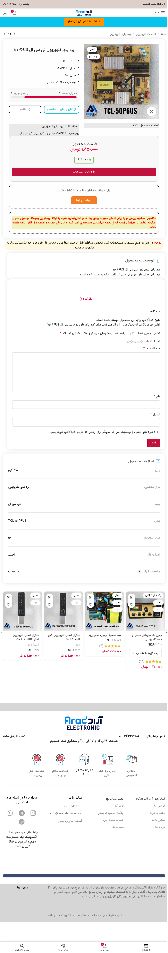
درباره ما (160, 827)
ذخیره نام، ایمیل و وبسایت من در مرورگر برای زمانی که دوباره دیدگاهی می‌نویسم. (102, 432)
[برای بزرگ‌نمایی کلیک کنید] (151, 111)
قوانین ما (159, 806)
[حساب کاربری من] (5, 13)
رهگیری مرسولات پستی (110, 813)
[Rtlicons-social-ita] (21, 821)
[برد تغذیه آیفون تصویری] (104, 611)
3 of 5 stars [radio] (134, 341)
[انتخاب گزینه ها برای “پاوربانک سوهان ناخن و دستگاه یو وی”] (131, 597)
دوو (78, 645)
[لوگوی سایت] (84, 12)
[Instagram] (33, 813)
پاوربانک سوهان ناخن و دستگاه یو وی (147, 637)
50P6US (61, 133)
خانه (163, 34)
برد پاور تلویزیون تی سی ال (37, 133)
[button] (90, 597)
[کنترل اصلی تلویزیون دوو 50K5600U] (63, 611)
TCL (67, 126)
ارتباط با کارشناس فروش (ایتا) (84, 22)
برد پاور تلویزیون (120, 34)
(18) (141, 661)
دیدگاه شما (151, 348)
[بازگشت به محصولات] (9, 34)
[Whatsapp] (10, 813)
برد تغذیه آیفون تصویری (105, 635)
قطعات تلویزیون (145, 34)
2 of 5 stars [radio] (138, 341)
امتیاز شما (153, 341)
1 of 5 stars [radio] (141, 341)
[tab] (86, 299)
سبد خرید (117, 827)
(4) (101, 646)
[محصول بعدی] (4, 34)
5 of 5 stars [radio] (128, 341)
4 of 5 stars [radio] (131, 341)
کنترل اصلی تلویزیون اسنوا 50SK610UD (25, 637)
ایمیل (155, 414)
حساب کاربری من (113, 820)
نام (157, 396)
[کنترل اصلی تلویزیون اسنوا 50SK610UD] (22, 611)
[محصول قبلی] (14, 34)
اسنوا (36, 645)
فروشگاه (119, 806)
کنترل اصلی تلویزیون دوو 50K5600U (64, 637)
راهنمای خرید (157, 813)
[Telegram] (21, 813)
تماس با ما (158, 820)
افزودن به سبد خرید (84, 172)
